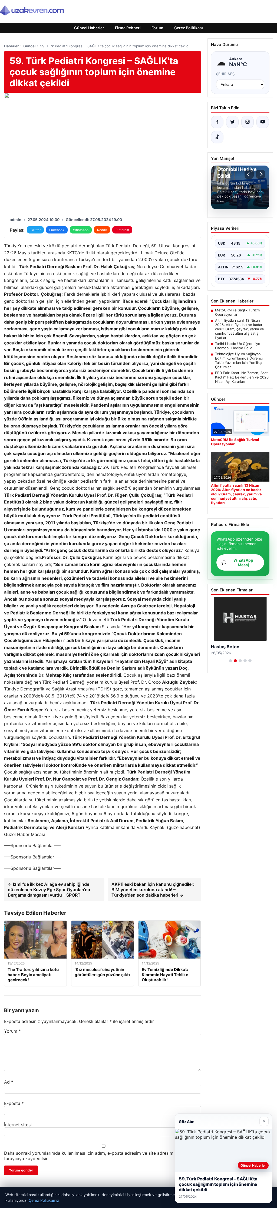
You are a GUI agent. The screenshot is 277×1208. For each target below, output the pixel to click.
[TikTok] (217, 137)
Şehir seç (225, 74)
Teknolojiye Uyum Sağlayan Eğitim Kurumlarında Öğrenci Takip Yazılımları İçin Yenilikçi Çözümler (239, 360)
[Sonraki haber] (260, 174)
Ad (8, 1082)
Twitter (35, 230)
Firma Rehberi (128, 27)
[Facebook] (217, 122)
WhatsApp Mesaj (237, 562)
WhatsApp (80, 230)
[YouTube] (262, 122)
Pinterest (122, 230)
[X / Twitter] (232, 122)
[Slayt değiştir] (230, 660)
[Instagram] (247, 122)
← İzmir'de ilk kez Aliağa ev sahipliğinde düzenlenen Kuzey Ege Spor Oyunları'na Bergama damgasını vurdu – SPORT (49, 889)
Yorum (12, 1031)
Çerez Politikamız (44, 1200)
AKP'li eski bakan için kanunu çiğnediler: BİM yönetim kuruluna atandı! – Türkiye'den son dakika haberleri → (152, 889)
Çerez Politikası (188, 27)
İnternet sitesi (18, 1124)
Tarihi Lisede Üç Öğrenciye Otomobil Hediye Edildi (237, 345)
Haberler (11, 46)
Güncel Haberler (89, 27)
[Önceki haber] (249, 174)
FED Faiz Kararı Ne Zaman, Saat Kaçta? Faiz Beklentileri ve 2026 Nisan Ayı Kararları (242, 377)
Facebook (56, 230)
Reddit (102, 230)
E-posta (14, 1103)
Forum (157, 27)
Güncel (29, 46)
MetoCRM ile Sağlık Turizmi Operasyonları (237, 312)
